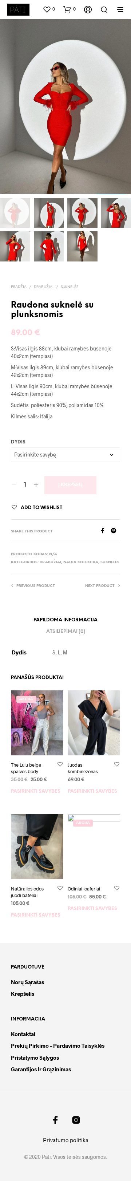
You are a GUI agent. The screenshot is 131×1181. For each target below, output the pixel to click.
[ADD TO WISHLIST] (60, 765)
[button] (49, 9)
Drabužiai (43, 287)
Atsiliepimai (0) (65, 631)
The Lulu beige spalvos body (26, 768)
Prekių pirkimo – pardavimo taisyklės (57, 1045)
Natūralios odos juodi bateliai (27, 892)
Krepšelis (22, 993)
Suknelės (69, 287)
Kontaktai (23, 1034)
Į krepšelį (70, 485)
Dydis (18, 442)
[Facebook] (105, 531)
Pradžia (19, 287)
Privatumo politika (65, 1140)
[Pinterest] (115, 531)
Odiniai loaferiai (84, 889)
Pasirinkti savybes (35, 791)
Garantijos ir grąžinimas (41, 1069)
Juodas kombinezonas (83, 768)
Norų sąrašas (27, 982)
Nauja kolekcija (80, 562)
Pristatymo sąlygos (35, 1057)
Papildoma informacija (65, 620)
